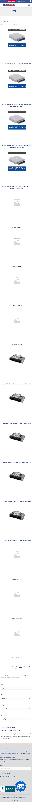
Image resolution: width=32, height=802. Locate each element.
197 (16, 666)
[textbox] (4, 688)
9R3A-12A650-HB (17, 266)
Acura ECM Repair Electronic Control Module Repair (17, 423)
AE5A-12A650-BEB (17, 579)
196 (12, 666)
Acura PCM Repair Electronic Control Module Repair (17, 501)
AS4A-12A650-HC (17, 658)
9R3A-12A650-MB (17, 345)
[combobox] (16, 688)
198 (20, 666)
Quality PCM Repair (4, 757)
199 (25, 666)
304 (16, 668)
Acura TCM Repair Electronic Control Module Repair (17, 540)
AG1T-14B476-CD (17, 619)
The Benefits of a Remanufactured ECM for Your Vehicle (13, 753)
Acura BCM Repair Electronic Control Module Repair (17, 384)
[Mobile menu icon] (29, 5)
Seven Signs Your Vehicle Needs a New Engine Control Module (14, 759)
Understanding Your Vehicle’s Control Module (10, 751)
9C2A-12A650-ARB (17, 227)
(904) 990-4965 (21, 1)
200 (29, 666)
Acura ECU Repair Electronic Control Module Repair (17, 462)
